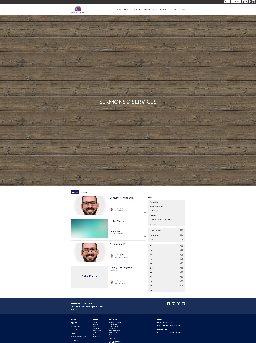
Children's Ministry (115, 322)
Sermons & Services (168, 9)
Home (119, 9)
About (127, 9)
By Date (75, 192)
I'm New (95, 324)
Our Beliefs (96, 328)
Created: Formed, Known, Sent (160, 220)
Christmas (153, 215)
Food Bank (112, 337)
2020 (166, 272)
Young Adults (113, 326)
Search (227, 2)
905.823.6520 (236, 2)
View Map (74, 309)
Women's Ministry (114, 330)
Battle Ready (154, 211)
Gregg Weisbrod (166, 230)
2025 (166, 250)
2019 (166, 277)
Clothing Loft (113, 335)
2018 (166, 281)
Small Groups (113, 332)
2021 (166, 268)
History (95, 332)
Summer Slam (154, 202)
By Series (84, 192)
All (151, 290)
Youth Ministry (113, 324)
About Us (96, 322)
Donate (182, 9)
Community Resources (96, 335)
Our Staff (96, 326)
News (155, 9)
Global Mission (113, 339)
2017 (166, 286)
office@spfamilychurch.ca (171, 325)
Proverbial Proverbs (157, 206)
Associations (97, 330)
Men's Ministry (113, 328)
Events (147, 9)
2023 (166, 259)
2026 (166, 246)
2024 (166, 255)
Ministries (136, 9)
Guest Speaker (166, 235)
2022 (166, 263)
